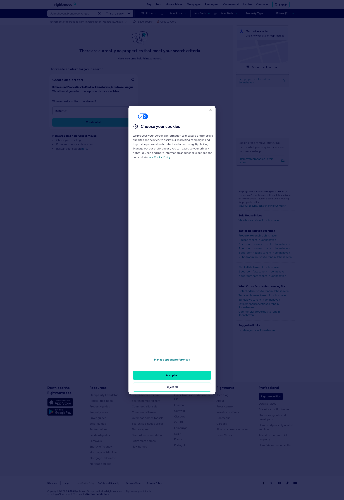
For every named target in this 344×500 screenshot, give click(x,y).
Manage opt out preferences (172, 359)
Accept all (172, 375)
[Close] (210, 110)
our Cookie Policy (160, 157)
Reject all (172, 387)
